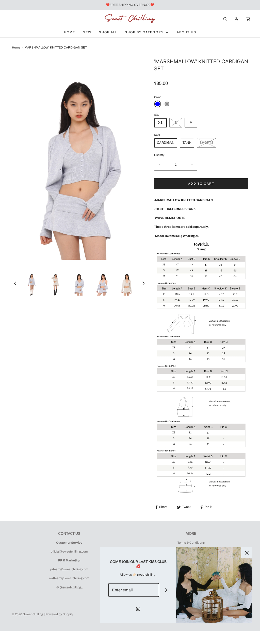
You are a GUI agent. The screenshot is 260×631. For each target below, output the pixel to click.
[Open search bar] (225, 18)
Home (69, 32)
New (87, 32)
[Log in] (236, 19)
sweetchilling (146, 574)
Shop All (108, 32)
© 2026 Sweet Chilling (27, 614)
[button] (15, 283)
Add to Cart (201, 183)
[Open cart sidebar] (247, 18)
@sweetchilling (70, 587)
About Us (186, 32)
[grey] (167, 104)
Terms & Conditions (191, 542)
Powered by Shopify (59, 614)
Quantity (159, 155)
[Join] (166, 590)
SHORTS (207, 142)
